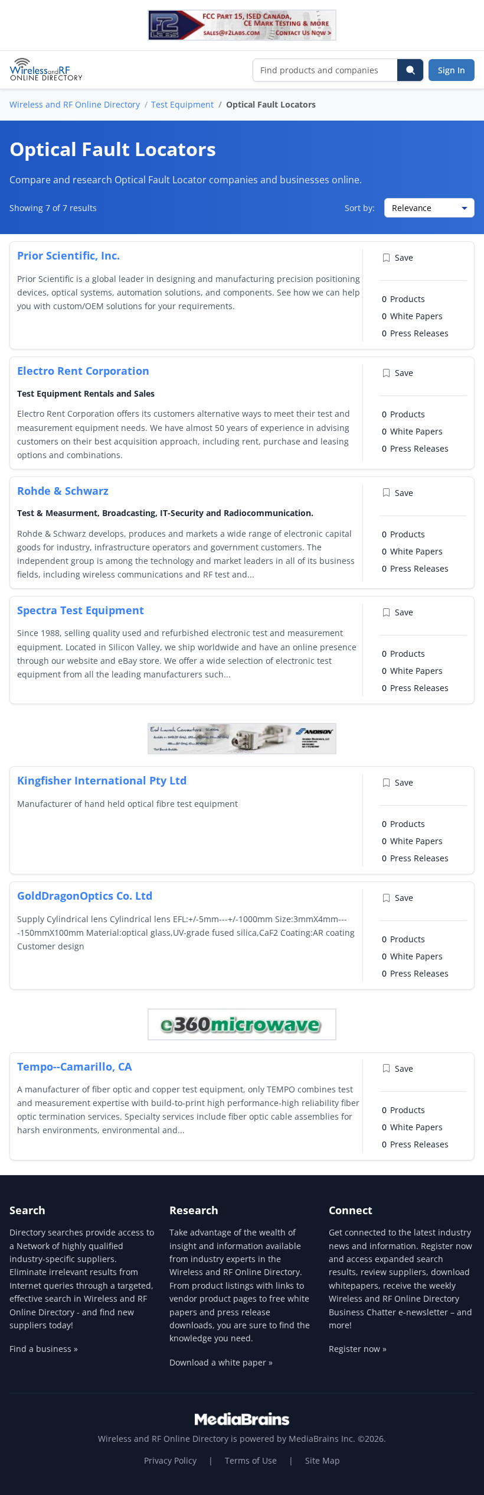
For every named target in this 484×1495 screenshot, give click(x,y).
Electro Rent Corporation (83, 371)
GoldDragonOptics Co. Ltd (84, 895)
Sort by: (360, 207)
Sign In (451, 70)
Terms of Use (251, 1460)
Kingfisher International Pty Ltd (102, 780)
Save (404, 257)
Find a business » (43, 1348)
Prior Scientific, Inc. (68, 255)
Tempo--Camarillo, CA (74, 1066)
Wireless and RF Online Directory (74, 104)
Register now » (358, 1348)
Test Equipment (182, 104)
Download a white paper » (221, 1362)
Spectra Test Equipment (80, 610)
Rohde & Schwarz (63, 491)
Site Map (322, 1460)
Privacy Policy (170, 1460)
